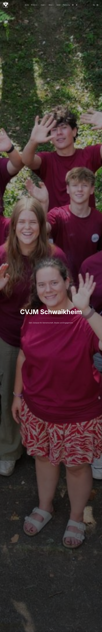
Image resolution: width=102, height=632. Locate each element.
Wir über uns (34, 5)
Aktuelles (27, 5)
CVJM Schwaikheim (51, 312)
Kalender (58, 5)
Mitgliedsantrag (66, 5)
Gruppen (43, 5)
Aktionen (51, 5)
